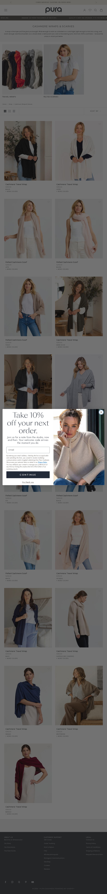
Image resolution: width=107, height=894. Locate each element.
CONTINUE (28, 474)
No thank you (28, 482)
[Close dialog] (101, 412)
